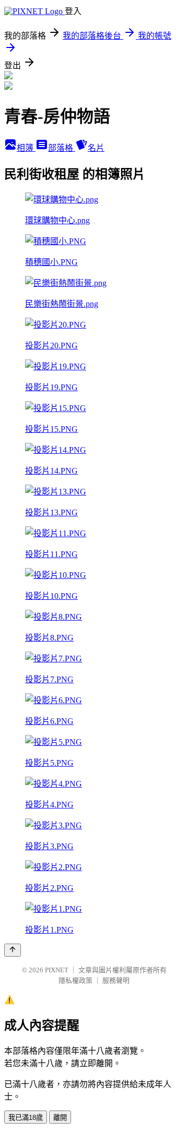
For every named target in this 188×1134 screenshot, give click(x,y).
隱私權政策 (75, 980)
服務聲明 (116, 980)
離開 (60, 1117)
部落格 (61, 147)
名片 (96, 147)
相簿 (26, 147)
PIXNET (56, 970)
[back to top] (12, 950)
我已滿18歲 (25, 1117)
